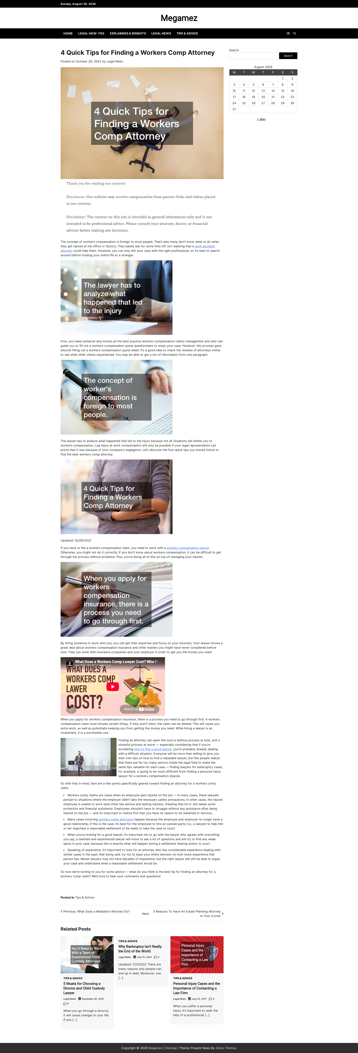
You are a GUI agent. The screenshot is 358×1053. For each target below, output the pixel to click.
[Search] (294, 33)
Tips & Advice (187, 33)
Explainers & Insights (128, 33)
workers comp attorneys (116, 819)
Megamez (179, 18)
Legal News (161, 33)
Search (234, 50)
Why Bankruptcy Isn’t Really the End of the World (140, 948)
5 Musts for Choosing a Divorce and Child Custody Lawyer (84, 988)
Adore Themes (226, 1048)
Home (68, 33)
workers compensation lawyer (188, 548)
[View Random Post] (288, 33)
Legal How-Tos (91, 33)
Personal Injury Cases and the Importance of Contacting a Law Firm (196, 988)
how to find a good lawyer (153, 749)
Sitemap (171, 1048)
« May (261, 119)
